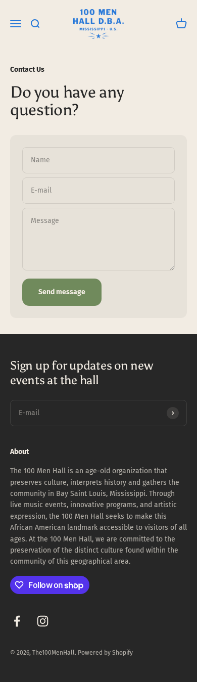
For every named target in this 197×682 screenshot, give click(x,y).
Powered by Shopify (105, 652)
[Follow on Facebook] (17, 621)
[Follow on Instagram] (43, 621)
